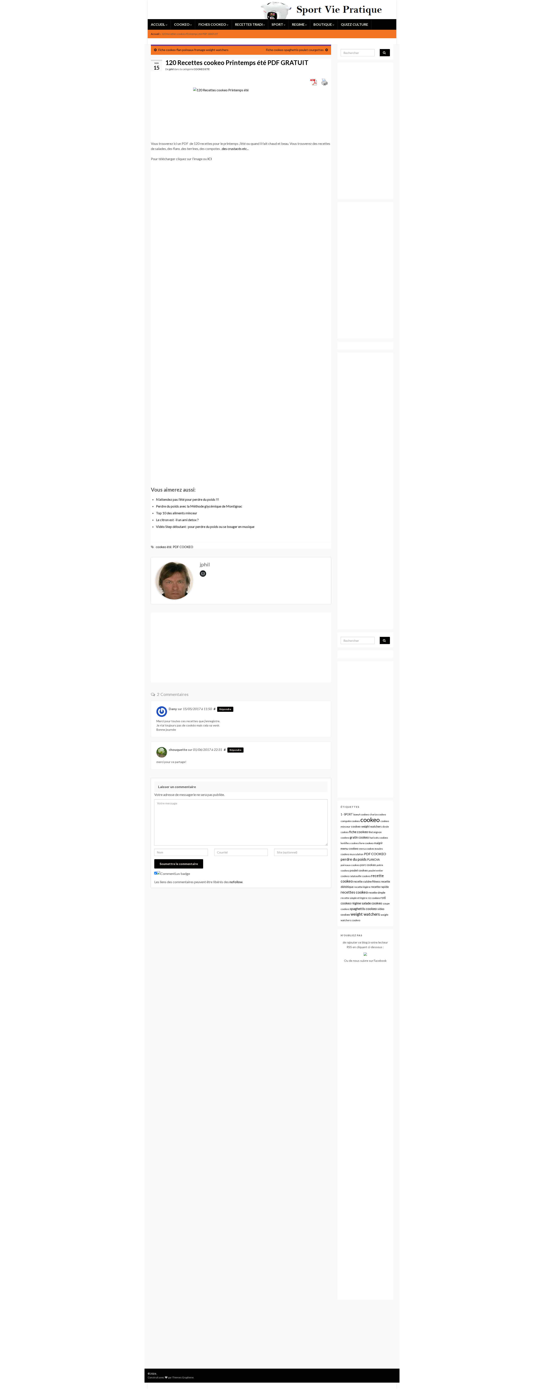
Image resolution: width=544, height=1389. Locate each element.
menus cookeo (366, 848)
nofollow (236, 882)
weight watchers (365, 914)
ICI (209, 159)
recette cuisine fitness (366, 881)
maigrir (378, 843)
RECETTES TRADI (249, 24)
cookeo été (163, 547)
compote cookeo (350, 821)
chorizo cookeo (378, 814)
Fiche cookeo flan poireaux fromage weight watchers (193, 50)
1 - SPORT (347, 814)
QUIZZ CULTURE (354, 24)
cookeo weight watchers (366, 826)
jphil (171, 69)
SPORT (278, 24)
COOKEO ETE (202, 69)
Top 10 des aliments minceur (176, 513)
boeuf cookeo (361, 814)
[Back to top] (534, 1379)
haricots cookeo (379, 837)
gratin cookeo (359, 837)
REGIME (298, 24)
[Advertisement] (228, 181)
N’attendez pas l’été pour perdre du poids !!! (187, 499)
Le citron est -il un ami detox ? (177, 520)
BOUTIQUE (323, 24)
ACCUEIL (158, 24)
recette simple (376, 892)
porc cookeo (368, 865)
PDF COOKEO (183, 547)
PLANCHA (373, 859)
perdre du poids (354, 859)
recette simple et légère (354, 898)
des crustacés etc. (235, 149)
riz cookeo (374, 898)
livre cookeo (366, 843)
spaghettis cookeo (363, 909)
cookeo (370, 819)
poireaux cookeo (350, 865)
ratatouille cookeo (360, 876)
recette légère (362, 886)
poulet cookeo (359, 870)
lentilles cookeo (350, 843)
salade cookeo (372, 903)
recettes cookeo (354, 892)
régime (356, 903)
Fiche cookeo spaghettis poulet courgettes (295, 50)
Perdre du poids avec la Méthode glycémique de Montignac (199, 506)
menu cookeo (349, 848)
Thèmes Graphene (183, 1377)
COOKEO (182, 24)
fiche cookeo (358, 832)
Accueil (155, 33)
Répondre (225, 709)
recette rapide (380, 886)
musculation (356, 854)
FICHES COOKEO (212, 24)
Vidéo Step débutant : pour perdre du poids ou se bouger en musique (205, 527)
